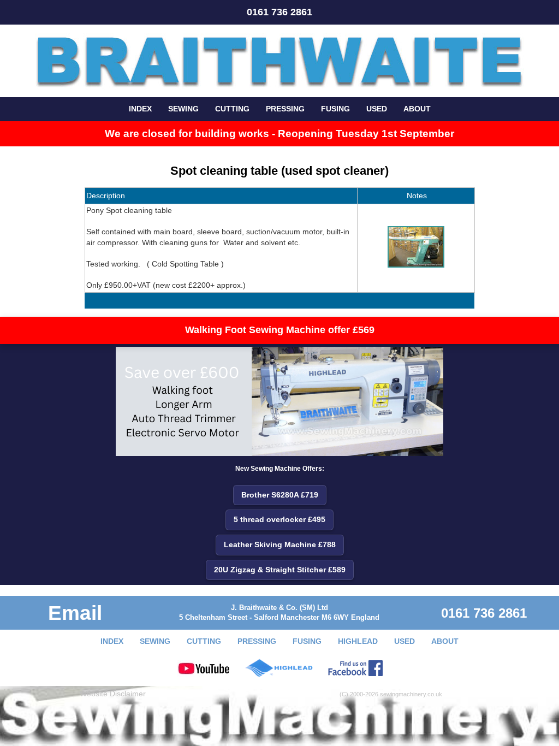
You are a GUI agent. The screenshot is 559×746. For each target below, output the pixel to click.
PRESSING (285, 108)
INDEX (140, 108)
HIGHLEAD (358, 641)
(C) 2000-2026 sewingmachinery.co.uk (391, 694)
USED (376, 108)
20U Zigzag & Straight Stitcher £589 (280, 569)
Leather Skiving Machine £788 (280, 544)
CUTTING (232, 108)
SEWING (183, 108)
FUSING (335, 108)
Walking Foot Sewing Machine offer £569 (279, 329)
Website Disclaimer (113, 693)
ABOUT (417, 108)
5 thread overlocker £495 (279, 519)
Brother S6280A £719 (279, 494)
